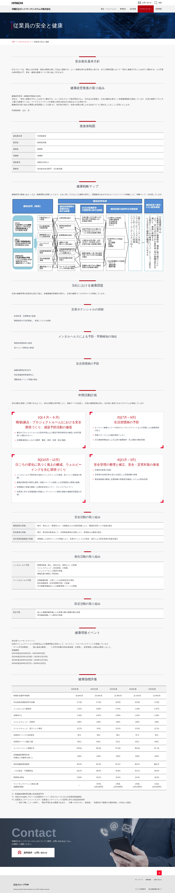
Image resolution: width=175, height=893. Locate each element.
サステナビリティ (146, 9)
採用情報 (158, 9)
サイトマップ (139, 879)
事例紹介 (123, 9)
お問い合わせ (158, 879)
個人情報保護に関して (155, 889)
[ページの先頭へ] (159, 872)
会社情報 (133, 9)
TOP (13, 42)
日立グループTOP (21, 885)
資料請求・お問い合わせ (35, 852)
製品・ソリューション (108, 9)
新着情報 (148, 879)
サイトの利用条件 (140, 889)
